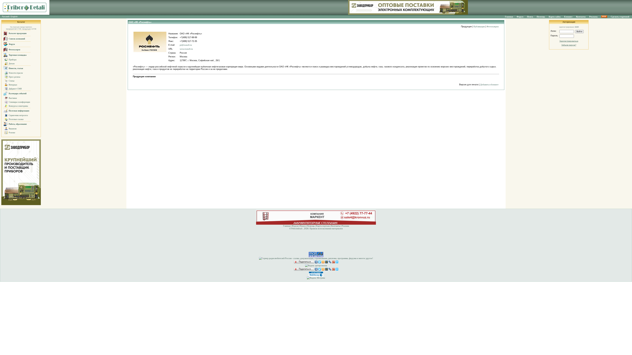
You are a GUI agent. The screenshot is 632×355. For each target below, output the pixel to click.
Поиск (530, 16)
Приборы (12, 60)
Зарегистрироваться (568, 41)
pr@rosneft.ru (186, 45)
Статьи (11, 81)
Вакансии (12, 129)
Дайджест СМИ (15, 89)
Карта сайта (555, 16)
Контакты (581, 16)
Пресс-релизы (14, 77)
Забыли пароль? (568, 45)
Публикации (479, 26)
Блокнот (568, 16)
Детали (11, 63)
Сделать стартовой (620, 16)
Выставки (13, 98)
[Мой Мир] (326, 262)
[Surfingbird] (337, 262)
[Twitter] (319, 262)
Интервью (13, 85)
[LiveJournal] (330, 262)
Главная (509, 16)
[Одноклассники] (323, 262)
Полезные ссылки (16, 119)
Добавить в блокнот (489, 84)
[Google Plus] (333, 262)
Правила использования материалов (326, 228)
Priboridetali (297, 228)
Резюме (12, 132)
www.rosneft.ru (186, 49)
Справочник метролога (18, 115)
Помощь (541, 16)
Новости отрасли (16, 73)
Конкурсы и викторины (18, 106)
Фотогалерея (493, 26)
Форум (520, 16)
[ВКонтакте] (316, 262)
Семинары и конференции (19, 102)
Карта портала (323, 226)
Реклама (593, 16)
